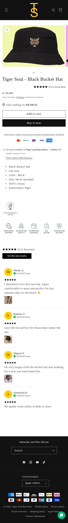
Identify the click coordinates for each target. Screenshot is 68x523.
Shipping (20, 97)
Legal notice (53, 511)
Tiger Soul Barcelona (22, 507)
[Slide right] (40, 72)
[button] (6, 10)
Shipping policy (37, 511)
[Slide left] (27, 72)
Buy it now (34, 122)
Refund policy (41, 507)
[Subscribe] (53, 450)
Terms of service (19, 511)
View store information (19, 158)
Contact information (35, 516)
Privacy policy (58, 507)
